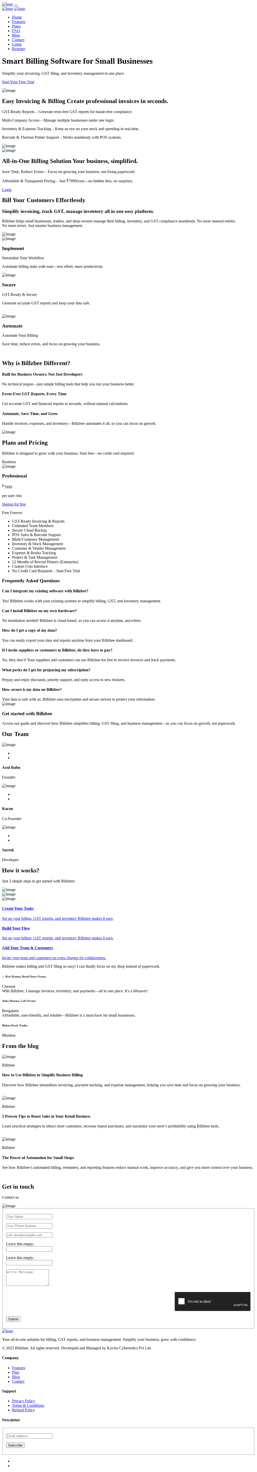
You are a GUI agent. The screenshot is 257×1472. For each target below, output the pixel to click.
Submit (13, 1319)
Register (18, 49)
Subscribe (15, 1445)
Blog (16, 35)
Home (17, 17)
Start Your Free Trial (18, 82)
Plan (15, 1372)
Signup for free (14, 504)
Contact (18, 40)
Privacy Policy (23, 1401)
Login (17, 44)
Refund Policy (23, 1410)
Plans (16, 26)
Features (18, 22)
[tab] (128, 913)
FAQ (16, 31)
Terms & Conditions (28, 1405)
